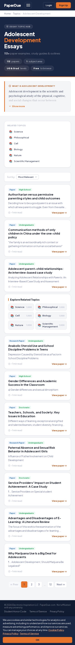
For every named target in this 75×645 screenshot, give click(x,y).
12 (50, 584)
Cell (13, 143)
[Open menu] (28, 5)
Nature (15, 155)
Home (7, 13)
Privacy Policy (10, 633)
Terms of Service (29, 633)
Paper (12, 5)
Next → (61, 584)
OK (37, 640)
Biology (16, 149)
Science (16, 131)
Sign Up (63, 5)
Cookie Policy (56, 630)
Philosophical (19, 137)
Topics (16, 13)
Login (49, 5)
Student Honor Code (15, 611)
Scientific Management (24, 161)
